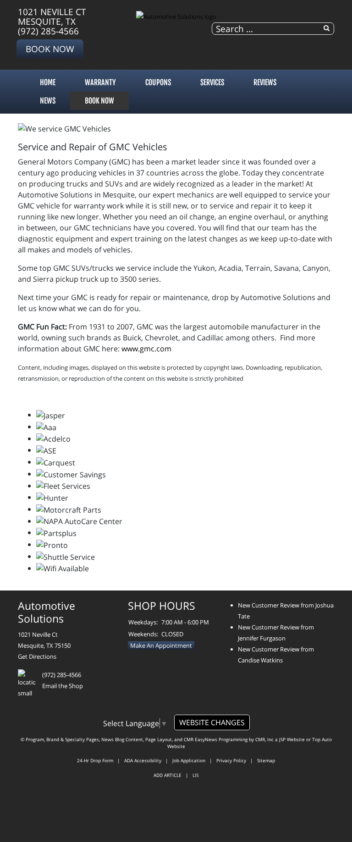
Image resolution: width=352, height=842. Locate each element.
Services (212, 82)
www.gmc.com (146, 349)
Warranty (100, 82)
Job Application (188, 760)
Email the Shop (62, 686)
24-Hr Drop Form (95, 760)
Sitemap (266, 760)
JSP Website (292, 739)
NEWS (47, 100)
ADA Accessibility (142, 760)
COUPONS (158, 82)
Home (47, 82)
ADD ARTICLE (168, 775)
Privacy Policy (231, 760)
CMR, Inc (264, 739)
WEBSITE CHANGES (212, 722)
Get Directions (37, 656)
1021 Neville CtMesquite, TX (52, 16)
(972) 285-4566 (48, 31)
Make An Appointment (161, 645)
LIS (195, 775)
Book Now (50, 49)
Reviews (264, 82)
